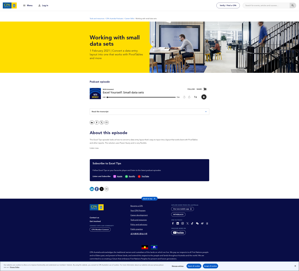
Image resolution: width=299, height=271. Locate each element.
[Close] (295, 265)
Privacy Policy (14, 267)
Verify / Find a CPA (228, 5)
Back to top (147, 199)
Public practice (136, 229)
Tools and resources (138, 220)
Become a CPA (136, 206)
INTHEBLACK (178, 214)
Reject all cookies (194, 266)
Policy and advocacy (138, 224)
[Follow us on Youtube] (178, 232)
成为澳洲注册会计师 (138, 234)
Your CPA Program (138, 210)
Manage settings (178, 266)
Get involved (95, 221)
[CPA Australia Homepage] (10, 5)
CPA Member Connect (100, 229)
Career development (139, 215)
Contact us (94, 217)
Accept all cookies (210, 266)
